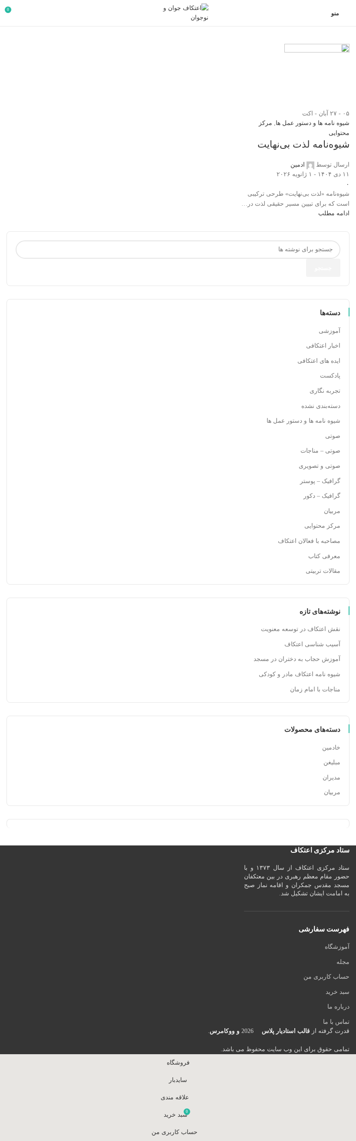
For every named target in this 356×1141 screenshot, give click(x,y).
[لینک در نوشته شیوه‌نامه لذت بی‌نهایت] (178, 527)
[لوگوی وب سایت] (178, 12)
